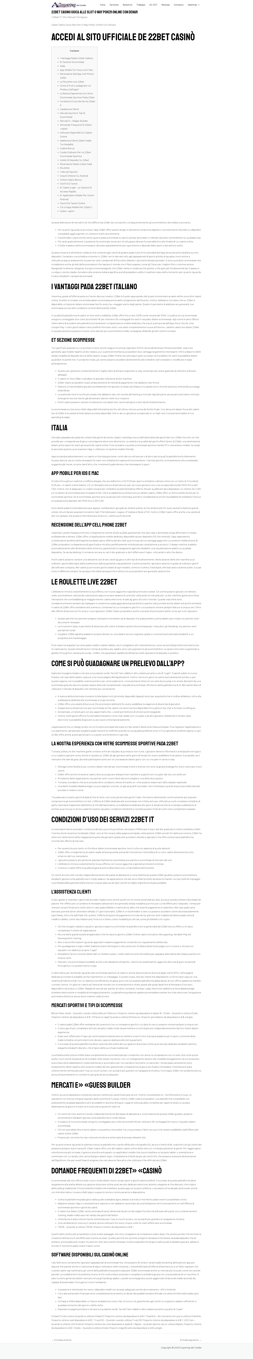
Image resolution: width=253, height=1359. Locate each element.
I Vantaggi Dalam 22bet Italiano (76, 58)
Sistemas (192, 5)
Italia (62, 66)
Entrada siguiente (190, 1340)
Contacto (179, 5)
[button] (198, 5)
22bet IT (57, 17)
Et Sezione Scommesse (72, 62)
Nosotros (127, 5)
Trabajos (140, 5)
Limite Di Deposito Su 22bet (74, 160)
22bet (113, 308)
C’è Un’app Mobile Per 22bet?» (76, 207)
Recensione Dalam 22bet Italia (76, 164)
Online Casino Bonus (71, 180)
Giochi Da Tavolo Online (72, 203)
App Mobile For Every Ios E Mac (76, 70)
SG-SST (153, 5)
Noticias (166, 5)
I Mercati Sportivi (68, 172)
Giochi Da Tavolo (68, 183)
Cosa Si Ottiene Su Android (74, 176)
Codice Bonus (67, 148)
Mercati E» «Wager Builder (74, 121)
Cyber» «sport (67, 211)
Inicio (102, 5)
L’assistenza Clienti (69, 109)
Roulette (65, 168)
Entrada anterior (62, 1340)
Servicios (114, 5)
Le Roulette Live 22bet (72, 82)
